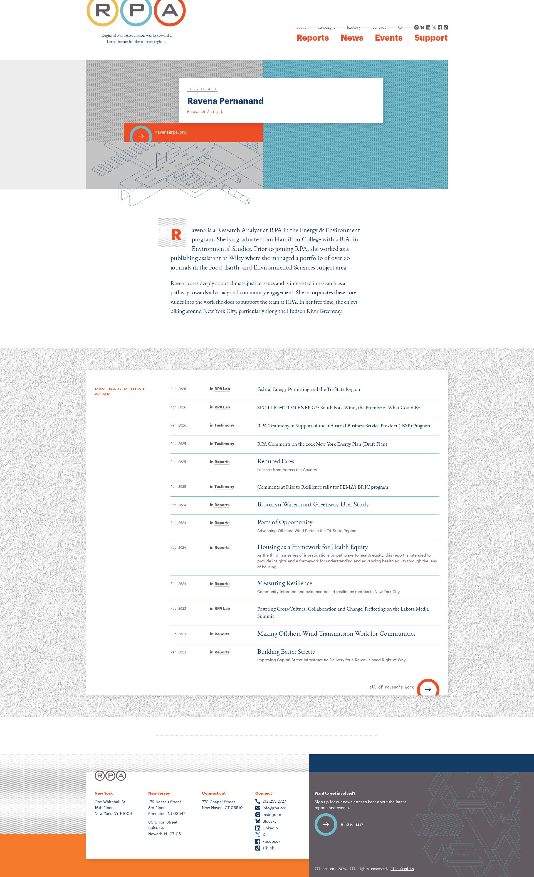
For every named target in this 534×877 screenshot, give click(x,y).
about (301, 27)
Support (431, 37)
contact (379, 27)
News (352, 37)
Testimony (224, 425)
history (354, 27)
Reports (312, 37)
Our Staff (202, 89)
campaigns (326, 27)
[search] (400, 28)
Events (388, 37)
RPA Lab (222, 388)
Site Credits (402, 869)
